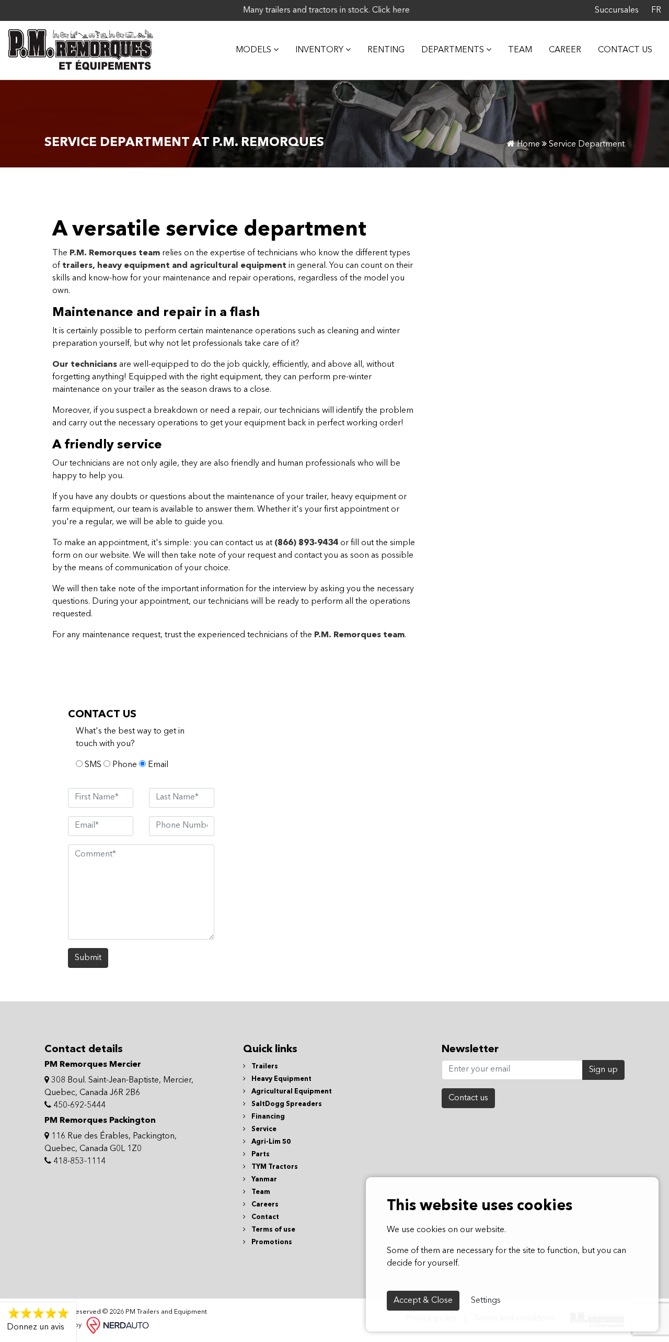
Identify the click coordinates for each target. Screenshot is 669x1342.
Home (527, 144)
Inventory (320, 50)
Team (520, 50)
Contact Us (625, 50)
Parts (260, 1154)
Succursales (617, 10)
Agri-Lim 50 (270, 1141)
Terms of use (272, 1229)
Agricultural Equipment (291, 1091)
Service (263, 1129)
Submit (88, 958)
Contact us (468, 1098)
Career (565, 50)
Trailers (264, 1066)
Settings (486, 1300)
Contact (264, 1217)
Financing (267, 1116)
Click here (376, 10)
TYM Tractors (274, 1167)
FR (656, 10)
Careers (264, 1204)
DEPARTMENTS (453, 50)
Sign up (603, 1070)
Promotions (271, 1242)
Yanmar (263, 1179)
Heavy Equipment (281, 1079)
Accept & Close (423, 1300)
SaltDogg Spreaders (286, 1104)
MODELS (254, 50)
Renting (386, 50)
